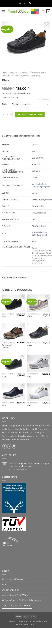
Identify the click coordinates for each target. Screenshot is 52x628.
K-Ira (4, 405)
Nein (34, 219)
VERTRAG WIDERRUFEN (17, 605)
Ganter (35, 145)
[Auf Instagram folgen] (9, 446)
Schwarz (36, 164)
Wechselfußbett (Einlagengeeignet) (41, 185)
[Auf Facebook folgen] (4, 446)
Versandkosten (24, 93)
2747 (34, 241)
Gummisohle (38, 206)
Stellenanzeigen (10, 590)
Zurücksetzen (44, 100)
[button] (3, 11)
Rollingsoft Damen (7, 346)
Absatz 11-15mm (39, 226)
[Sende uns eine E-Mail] (14, 446)
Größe (4, 104)
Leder (34, 177)
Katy (29, 376)
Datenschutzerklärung (28, 621)
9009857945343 (39, 235)
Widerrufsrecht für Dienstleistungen (21, 600)
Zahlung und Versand (13, 579)
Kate (29, 316)
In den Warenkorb (29, 114)
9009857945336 (39, 232)
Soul (4, 316)
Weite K (35, 193)
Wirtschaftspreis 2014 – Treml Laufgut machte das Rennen (29, 464)
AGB (4, 584)
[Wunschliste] (43, 11)
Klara (34, 151)
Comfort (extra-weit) (30, 76)
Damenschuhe (37, 73)
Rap (4, 376)
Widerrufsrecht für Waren (15, 595)
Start (4, 73)
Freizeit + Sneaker (10, 76)
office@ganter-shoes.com (39, 261)
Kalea (29, 345)
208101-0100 (37, 158)
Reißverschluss (39, 213)
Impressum (10, 621)
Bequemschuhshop (18, 73)
